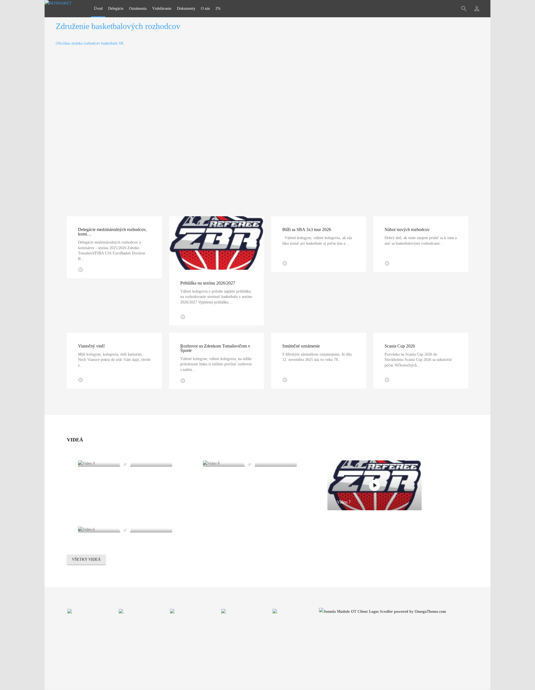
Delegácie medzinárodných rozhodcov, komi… (112, 231)
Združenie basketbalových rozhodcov (118, 26)
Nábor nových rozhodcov (407, 229)
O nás (205, 8)
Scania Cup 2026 (400, 346)
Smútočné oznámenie (301, 346)
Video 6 (94, 524)
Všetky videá (86, 559)
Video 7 (344, 502)
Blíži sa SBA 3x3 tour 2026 (306, 229)
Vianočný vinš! (91, 346)
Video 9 (94, 458)
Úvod (98, 8)
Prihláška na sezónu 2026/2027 (207, 283)
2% (218, 8)
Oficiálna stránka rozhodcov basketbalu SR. (90, 43)
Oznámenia (138, 8)
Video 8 (219, 458)
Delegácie (115, 8)
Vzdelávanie (161, 8)
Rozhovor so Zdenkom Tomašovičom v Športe (215, 348)
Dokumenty (186, 8)
